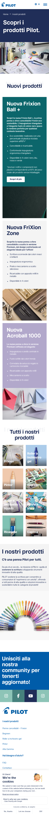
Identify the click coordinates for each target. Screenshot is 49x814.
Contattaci (7, 768)
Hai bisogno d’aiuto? (13, 756)
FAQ (4, 763)
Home (5, 14)
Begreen (6, 734)
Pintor (5, 744)
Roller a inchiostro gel (12, 739)
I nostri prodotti (10, 721)
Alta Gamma (8, 749)
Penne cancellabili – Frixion (15, 729)
